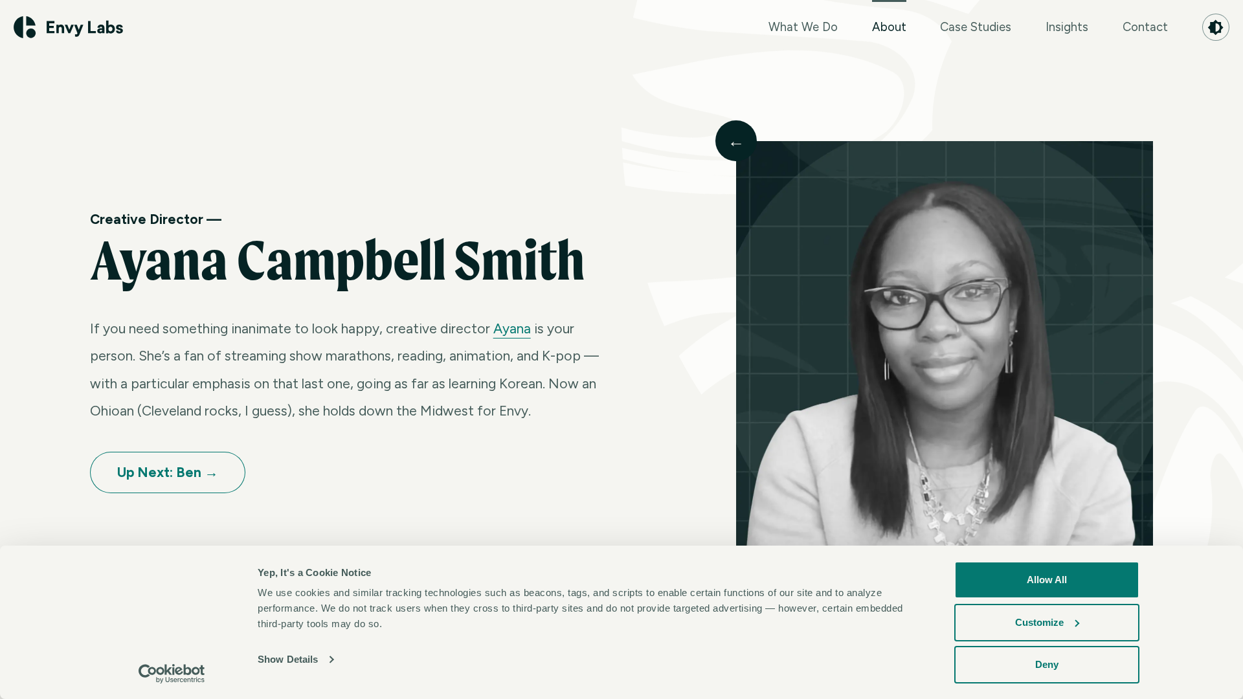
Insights (1067, 26)
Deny (1046, 664)
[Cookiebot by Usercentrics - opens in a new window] (172, 673)
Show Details (288, 659)
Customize (1039, 622)
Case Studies (975, 26)
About (889, 26)
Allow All (1047, 579)
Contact (1145, 26)
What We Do (803, 26)
